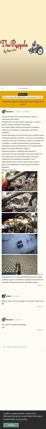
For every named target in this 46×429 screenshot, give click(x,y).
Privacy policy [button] (21, 419)
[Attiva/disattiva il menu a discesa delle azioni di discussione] (44, 88)
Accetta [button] (11, 425)
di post (22, 88)
